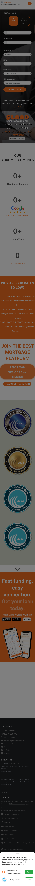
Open (29, 872)
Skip (29, 880)
